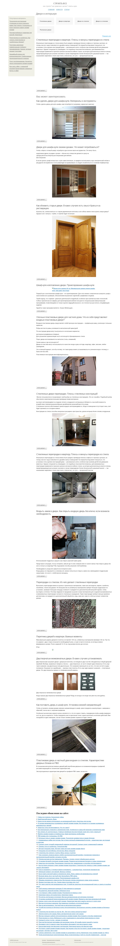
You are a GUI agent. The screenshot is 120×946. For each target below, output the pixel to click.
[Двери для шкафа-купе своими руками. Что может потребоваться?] (74, 181)
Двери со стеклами (102, 21)
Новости (59, 9)
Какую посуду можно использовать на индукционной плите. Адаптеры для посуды (64, 821)
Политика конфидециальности (48, 942)
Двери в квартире (64, 21)
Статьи (66, 9)
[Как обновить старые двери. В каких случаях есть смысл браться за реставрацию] (74, 246)
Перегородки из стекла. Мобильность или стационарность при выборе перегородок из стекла (69, 918)
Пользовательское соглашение (53, 940)
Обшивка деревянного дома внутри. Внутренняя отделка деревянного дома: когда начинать (69, 880)
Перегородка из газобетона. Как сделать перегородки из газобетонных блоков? (19, 40)
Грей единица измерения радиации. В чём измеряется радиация (60, 888)
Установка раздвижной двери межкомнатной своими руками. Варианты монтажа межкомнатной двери (72, 899)
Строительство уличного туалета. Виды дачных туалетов (57, 853)
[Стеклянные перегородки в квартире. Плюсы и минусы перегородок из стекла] (74, 73)
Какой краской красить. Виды (47, 819)
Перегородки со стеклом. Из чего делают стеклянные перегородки (67, 582)
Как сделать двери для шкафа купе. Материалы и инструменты (66, 101)
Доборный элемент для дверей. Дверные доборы (55, 872)
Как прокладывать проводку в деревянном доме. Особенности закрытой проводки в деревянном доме (71, 830)
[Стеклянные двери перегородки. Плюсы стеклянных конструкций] (74, 429)
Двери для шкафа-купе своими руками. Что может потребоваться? (67, 147)
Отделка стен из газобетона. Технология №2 (53, 846)
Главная (51, 9)
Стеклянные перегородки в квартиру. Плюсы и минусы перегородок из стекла (72, 454)
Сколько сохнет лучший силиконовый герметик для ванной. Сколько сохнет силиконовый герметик (71, 844)
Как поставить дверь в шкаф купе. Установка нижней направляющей (68, 705)
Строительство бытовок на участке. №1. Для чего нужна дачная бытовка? (63, 912)
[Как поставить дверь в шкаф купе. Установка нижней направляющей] (74, 735)
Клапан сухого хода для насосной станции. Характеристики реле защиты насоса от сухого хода (70, 901)
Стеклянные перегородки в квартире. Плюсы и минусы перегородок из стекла (72, 39)
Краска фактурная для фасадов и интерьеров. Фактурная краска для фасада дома (66, 926)
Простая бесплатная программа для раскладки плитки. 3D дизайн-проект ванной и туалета (68, 922)
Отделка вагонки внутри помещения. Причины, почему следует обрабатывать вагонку (67, 859)
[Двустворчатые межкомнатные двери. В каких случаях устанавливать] (74, 681)
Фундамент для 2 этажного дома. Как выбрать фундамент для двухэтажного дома (65, 924)
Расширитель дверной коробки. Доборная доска (54, 891)
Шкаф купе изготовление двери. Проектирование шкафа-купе (65, 285)
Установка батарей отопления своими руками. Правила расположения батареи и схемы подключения (72, 861)
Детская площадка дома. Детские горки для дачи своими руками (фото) (62, 849)
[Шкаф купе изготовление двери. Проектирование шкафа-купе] (74, 289)
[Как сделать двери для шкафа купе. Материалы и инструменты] (74, 122)
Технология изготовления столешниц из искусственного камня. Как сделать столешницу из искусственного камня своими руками (20, 25)
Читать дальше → (41, 90)
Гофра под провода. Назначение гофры (51, 817)
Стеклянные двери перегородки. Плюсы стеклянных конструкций (67, 393)
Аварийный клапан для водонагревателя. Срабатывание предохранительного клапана (20, 56)
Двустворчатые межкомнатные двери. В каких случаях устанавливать (69, 658)
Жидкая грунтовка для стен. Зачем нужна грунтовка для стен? (59, 882)
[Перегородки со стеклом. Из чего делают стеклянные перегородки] (74, 613)
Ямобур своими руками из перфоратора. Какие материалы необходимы (61, 834)
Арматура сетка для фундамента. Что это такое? (53, 828)
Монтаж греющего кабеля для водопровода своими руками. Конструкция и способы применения (70, 916)
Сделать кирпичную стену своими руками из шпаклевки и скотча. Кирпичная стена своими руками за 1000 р (74, 933)
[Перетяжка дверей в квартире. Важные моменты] (74, 649)
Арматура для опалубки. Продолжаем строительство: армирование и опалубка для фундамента (70, 863)
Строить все (60, 3)
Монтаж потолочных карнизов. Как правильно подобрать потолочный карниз (64, 903)
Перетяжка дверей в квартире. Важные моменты (59, 636)
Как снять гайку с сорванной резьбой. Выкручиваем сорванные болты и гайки (20, 68)
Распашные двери (45, 30)
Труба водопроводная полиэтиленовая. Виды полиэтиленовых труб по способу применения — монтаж (72, 935)
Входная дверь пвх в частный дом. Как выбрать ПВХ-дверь (58, 876)
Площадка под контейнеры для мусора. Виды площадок (57, 851)
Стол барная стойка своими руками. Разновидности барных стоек (60, 893)
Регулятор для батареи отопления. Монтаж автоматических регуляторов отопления (66, 897)
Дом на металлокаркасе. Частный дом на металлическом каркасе (60, 905)
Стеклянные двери (45, 21)
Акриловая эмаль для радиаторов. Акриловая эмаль (56, 895)
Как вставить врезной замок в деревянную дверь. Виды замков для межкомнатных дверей (68, 874)
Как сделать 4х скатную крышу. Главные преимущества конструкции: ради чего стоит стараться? (69, 832)
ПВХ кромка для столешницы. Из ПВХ (50, 836)
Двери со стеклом (83, 21)
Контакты (44, 940)
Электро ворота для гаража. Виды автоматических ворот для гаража (61, 914)
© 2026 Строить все (14, 940)
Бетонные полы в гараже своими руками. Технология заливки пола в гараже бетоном (66, 838)
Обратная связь (77, 940)
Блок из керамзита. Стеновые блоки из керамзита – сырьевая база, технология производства (69, 870)
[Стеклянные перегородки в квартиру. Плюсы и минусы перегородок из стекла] (74, 487)
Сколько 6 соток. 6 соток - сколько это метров (53, 920)
